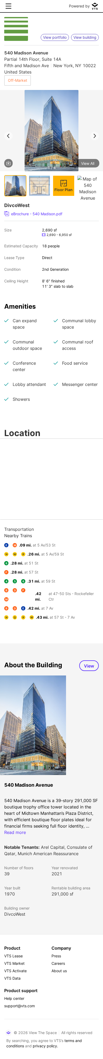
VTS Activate (15, 970)
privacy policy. (45, 1046)
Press (56, 956)
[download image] (8, 163)
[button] (51, 131)
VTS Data (12, 978)
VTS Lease (13, 956)
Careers (58, 963)
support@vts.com (19, 1006)
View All (87, 163)
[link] (49, 214)
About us (59, 970)
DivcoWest (14, 914)
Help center (14, 998)
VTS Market (14, 963)
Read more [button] (15, 832)
